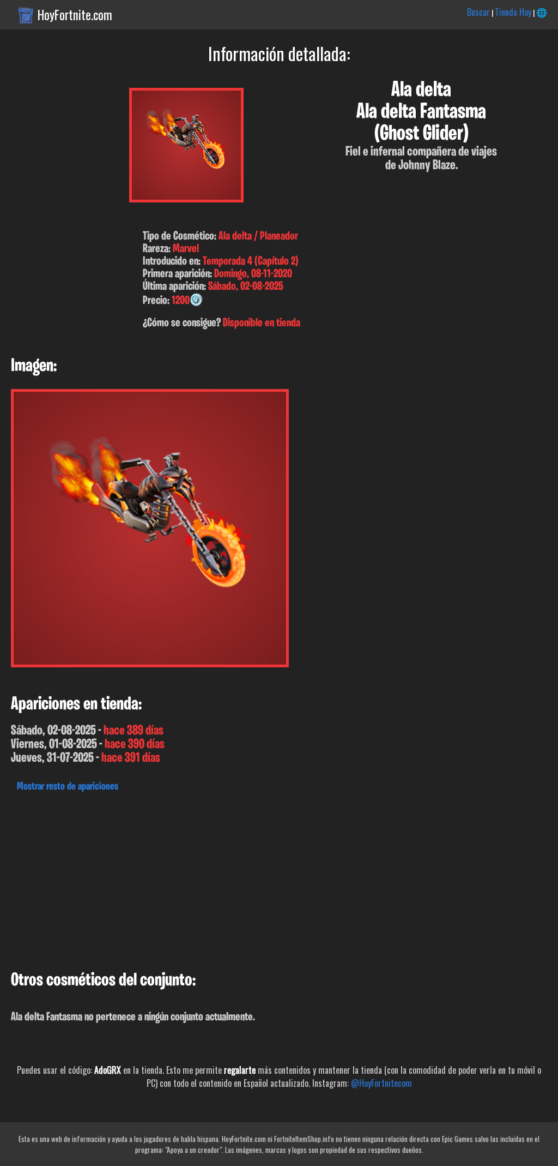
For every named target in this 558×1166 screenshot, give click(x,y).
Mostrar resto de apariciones (67, 786)
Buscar (478, 12)
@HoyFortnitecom (381, 1083)
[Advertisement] (279, 878)
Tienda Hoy (513, 12)
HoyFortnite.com (75, 14)
